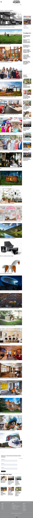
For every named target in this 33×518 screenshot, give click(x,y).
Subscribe (25, 25)
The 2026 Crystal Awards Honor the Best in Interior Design (11, 482)
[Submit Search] (20, 4)
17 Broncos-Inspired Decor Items (6, 273)
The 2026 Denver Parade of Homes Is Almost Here (27, 159)
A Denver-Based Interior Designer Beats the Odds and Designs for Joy (27, 51)
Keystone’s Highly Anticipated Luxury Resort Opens (3, 493)
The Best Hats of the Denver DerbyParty (7, 430)
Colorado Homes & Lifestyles (16, 2)
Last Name (2, 467)
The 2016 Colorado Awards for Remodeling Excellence (10, 79)
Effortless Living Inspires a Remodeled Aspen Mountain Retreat (18, 493)
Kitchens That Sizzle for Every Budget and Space (9, 378)
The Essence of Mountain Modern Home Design (26, 46)
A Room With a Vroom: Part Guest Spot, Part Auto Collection (9, 115)
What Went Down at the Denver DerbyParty (8, 448)
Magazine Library (26, 27)
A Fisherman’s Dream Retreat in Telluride (7, 238)
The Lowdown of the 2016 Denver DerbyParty (8, 150)
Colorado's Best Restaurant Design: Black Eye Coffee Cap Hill (10, 168)
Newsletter (25, 26)
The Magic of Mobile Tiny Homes (6, 186)
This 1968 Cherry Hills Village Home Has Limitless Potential (26, 63)
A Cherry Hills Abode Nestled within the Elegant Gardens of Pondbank (26, 56)
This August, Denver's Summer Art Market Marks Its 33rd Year (10, 493)
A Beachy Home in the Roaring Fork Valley (26, 36)
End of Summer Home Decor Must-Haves (4, 481)
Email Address (3, 459)
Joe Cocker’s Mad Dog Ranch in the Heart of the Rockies (10, 413)
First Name (2, 463)
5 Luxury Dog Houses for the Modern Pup (7, 325)
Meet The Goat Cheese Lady (5, 44)
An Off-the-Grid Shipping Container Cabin (8, 96)
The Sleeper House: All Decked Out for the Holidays (9, 290)
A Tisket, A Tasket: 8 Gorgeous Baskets (7, 203)
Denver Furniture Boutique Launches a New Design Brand (17, 482)
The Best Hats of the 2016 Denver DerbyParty (8, 132)
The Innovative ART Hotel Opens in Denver (8, 395)
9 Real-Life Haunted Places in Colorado (7, 27)
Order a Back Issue (26, 28)
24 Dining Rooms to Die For (5, 343)
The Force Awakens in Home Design (6, 255)
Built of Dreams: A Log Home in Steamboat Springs (9, 308)
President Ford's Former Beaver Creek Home (8, 360)
